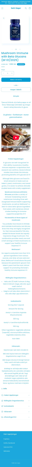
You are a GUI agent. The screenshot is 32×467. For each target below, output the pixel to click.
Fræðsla (6, 439)
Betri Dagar (17, 463)
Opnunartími (8, 447)
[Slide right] (20, 49)
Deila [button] (5, 388)
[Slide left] (12, 49)
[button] (2, 8)
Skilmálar (7, 451)
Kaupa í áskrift (16, 90)
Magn (3, 70)
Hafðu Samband (9, 443)
